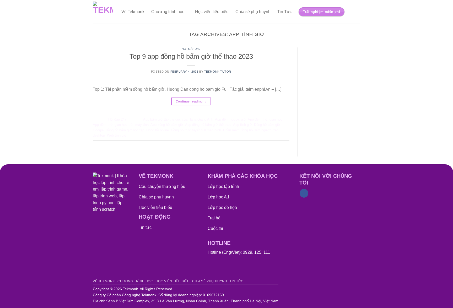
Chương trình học (167, 11)
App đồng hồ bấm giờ (166, 125)
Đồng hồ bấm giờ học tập (125, 130)
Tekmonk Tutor (217, 71)
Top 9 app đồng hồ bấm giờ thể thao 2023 (191, 56)
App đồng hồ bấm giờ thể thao (208, 125)
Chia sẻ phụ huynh (253, 11)
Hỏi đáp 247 (191, 48)
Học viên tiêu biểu (212, 11)
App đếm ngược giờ (230, 119)
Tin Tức (284, 11)
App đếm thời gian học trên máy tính (121, 125)
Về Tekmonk (132, 11)
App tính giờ (242, 125)
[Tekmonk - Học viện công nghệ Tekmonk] (103, 12)
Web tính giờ (117, 135)
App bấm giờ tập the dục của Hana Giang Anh (178, 119)
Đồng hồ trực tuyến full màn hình (196, 130)
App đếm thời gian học (265, 119)
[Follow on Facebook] (304, 193)
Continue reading (191, 101)
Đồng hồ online (157, 130)
